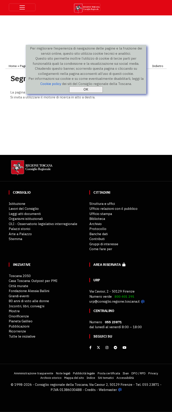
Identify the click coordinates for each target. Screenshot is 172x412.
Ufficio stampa (100, 214)
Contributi (97, 239)
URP (96, 280)
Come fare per (100, 249)
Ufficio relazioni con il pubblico (113, 208)
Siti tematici (106, 378)
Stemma (15, 239)
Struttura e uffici (102, 204)
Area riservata (107, 264)
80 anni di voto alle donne (29, 301)
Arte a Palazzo (20, 234)
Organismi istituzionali (26, 219)
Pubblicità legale (84, 373)
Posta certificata (109, 373)
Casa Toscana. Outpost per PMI (33, 281)
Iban (126, 373)
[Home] (31, 170)
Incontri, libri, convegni (26, 306)
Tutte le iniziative (22, 336)
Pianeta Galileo (20, 321)
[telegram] (116, 347)
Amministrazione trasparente (33, 373)
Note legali (63, 373)
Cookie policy (50, 84)
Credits (90, 390)
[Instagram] (106, 347)
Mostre (14, 311)
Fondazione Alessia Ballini (29, 291)
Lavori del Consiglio (24, 208)
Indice (91, 378)
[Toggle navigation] (22, 7)
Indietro (157, 66)
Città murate (18, 286)
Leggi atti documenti (25, 214)
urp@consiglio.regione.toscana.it (114, 301)
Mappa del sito (74, 378)
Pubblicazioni (19, 326)
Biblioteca (97, 219)
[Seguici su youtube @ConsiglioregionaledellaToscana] (124, 347)
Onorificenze (19, 316)
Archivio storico (51, 378)
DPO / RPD (138, 373)
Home (13, 66)
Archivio (95, 224)
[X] (98, 347)
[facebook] (90, 347)
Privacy (153, 373)
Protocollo (97, 229)
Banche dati (98, 234)
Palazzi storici (19, 229)
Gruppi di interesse (103, 244)
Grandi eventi (19, 296)
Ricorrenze (17, 331)
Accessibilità (125, 378)
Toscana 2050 (20, 276)
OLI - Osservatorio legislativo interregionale (43, 224)
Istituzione (17, 204)
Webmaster (108, 390)
